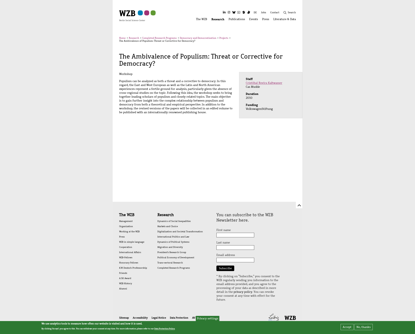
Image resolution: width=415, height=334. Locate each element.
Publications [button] (238, 20)
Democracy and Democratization (198, 38)
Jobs (263, 12)
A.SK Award (125, 278)
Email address (225, 255)
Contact (274, 12)
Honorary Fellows (128, 262)
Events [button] (254, 20)
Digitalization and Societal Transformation (180, 231)
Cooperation (125, 247)
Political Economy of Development (175, 257)
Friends (123, 273)
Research (134, 38)
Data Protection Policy (164, 328)
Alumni (123, 288)
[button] (296, 38)
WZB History (125, 283)
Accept (347, 327)
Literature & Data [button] (285, 20)
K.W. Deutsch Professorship (133, 267)
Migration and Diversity (170, 247)
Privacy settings (207, 318)
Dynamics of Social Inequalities (174, 221)
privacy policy (243, 292)
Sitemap (124, 317)
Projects (223, 38)
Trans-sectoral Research (170, 262)
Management (126, 221)
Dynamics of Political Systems (173, 241)
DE (255, 12)
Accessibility (140, 317)
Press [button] (266, 20)
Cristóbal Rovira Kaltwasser (264, 83)
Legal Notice (159, 317)
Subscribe (225, 268)
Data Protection (179, 317)
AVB (194, 317)
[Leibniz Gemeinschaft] (274, 317)
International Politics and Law (173, 236)
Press (122, 236)
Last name (223, 242)
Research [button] (218, 20)
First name (223, 230)
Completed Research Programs (159, 38)
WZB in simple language (131, 241)
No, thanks (363, 327)
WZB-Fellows (125, 257)
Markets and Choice (167, 226)
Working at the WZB (129, 231)
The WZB (126, 214)
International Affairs (130, 252)
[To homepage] (132, 16)
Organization (126, 226)
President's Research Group (171, 252)
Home (122, 38)
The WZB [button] (202, 20)
